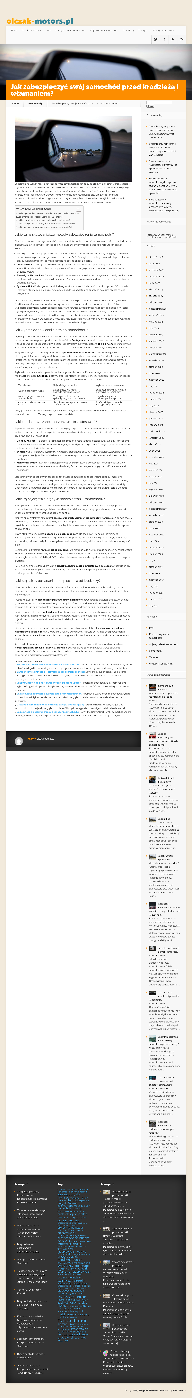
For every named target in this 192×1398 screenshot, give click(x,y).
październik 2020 (158, 509)
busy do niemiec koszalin (69, 1196)
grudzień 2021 (156, 418)
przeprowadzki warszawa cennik (71, 1279)
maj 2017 (153, 586)
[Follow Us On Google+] (181, 39)
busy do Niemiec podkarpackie (73, 1199)
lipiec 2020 (154, 528)
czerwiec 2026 (156, 270)
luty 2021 (154, 483)
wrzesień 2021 (156, 438)
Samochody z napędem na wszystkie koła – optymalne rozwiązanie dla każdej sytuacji (163, 693)
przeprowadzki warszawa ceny (73, 1283)
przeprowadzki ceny (80, 1241)
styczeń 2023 (156, 334)
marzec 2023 (156, 321)
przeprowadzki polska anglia (73, 1264)
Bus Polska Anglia (63, 1190)
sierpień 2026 (156, 257)
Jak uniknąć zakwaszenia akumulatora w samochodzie (48, 664)
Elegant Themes (148, 1390)
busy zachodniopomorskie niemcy (72, 1214)
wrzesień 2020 (156, 515)
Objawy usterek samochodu (104, 30)
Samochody (128, 30)
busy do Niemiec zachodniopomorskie (70, 1204)
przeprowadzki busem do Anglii (73, 1239)
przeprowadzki (66, 1232)
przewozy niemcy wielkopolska (70, 1295)
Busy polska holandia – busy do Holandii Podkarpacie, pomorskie (32, 1305)
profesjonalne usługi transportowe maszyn (70, 1229)
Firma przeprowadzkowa (68, 1221)
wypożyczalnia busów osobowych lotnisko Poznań (73, 1337)
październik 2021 (157, 431)
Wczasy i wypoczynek (163, 30)
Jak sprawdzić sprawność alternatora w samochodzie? (164, 860)
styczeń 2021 (156, 489)
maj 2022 (154, 386)
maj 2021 (153, 463)
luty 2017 (154, 605)
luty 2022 (154, 405)
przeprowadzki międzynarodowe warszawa (69, 1259)
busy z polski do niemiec (72, 1218)
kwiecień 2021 (156, 470)
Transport (143, 30)
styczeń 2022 (156, 412)
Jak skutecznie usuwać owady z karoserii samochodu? (48, 712)
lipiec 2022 (154, 373)
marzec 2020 (156, 554)
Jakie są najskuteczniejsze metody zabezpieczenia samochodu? (49, 213)
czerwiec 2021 (156, 457)
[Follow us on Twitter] (156, 39)
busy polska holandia (73, 1207)
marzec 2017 (155, 599)
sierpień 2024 (156, 289)
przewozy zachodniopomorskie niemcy (72, 1302)
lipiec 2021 (154, 450)
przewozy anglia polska (65, 1288)
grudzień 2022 (156, 341)
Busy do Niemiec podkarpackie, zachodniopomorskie (28, 1248)
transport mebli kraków (70, 1312)
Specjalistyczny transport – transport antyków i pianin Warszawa (31, 1343)
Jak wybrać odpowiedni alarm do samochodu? (40, 217)
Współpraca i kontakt (32, 30)
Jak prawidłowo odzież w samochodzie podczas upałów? (50, 682)
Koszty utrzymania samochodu (70, 30)
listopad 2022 (156, 347)
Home (14, 30)
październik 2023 (158, 308)
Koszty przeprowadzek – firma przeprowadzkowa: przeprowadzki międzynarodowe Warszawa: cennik (32, 1323)
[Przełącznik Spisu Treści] (77, 209)
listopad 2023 (156, 302)
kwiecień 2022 (156, 392)
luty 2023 (154, 328)
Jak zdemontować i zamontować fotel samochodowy (164, 952)
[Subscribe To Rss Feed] (173, 39)
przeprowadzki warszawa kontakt (74, 1286)
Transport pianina (68, 1323)
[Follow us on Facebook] (164, 39)
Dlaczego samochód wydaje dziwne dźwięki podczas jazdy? (51, 704)
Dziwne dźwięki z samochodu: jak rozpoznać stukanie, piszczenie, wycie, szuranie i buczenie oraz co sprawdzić (163, 186)
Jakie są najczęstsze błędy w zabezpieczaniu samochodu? (46, 223)
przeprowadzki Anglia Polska (72, 1235)
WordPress (179, 1390)
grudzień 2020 (156, 496)
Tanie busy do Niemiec (80, 1306)
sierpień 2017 (155, 567)
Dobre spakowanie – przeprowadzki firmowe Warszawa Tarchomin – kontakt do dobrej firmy (118, 1236)
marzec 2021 (155, 476)
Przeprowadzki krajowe (71, 1251)
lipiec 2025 (154, 283)
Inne (49, 30)
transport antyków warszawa (68, 1310)
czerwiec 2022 (156, 379)
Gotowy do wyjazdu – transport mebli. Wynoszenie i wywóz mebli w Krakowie (32, 1369)
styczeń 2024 (156, 296)
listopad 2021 (156, 425)
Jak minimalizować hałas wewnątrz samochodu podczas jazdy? (164, 1040)
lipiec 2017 (154, 573)
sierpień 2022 (156, 367)
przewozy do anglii (82, 1288)
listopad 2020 (156, 502)
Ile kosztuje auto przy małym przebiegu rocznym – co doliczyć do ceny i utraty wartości (162, 785)
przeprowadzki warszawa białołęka (74, 1273)
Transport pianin (72, 1320)
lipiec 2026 (154, 263)
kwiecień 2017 (156, 592)
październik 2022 (158, 354)
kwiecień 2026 (156, 276)
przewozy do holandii (70, 1290)
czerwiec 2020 (156, 534)
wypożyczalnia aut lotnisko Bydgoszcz (72, 1330)
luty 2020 (154, 560)
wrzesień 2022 (156, 360)
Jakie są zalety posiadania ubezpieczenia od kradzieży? (45, 227)
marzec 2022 (156, 399)
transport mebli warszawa (73, 1316)
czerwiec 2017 (156, 580)
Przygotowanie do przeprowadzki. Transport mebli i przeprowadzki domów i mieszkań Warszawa (117, 1199)
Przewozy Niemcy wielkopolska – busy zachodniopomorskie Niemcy (118, 1355)
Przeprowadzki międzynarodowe (74, 1254)
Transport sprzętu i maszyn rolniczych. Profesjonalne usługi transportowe (31, 1214)
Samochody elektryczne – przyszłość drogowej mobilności (51, 672)
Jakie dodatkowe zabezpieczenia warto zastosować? (44, 220)
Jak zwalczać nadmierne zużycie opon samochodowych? (49, 693)
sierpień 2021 (155, 444)
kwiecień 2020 (156, 547)
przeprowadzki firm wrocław (71, 1247)
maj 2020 (154, 541)
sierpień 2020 (156, 521)
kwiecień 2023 (156, 315)
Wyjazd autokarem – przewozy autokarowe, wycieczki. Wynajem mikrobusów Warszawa (118, 1269)
